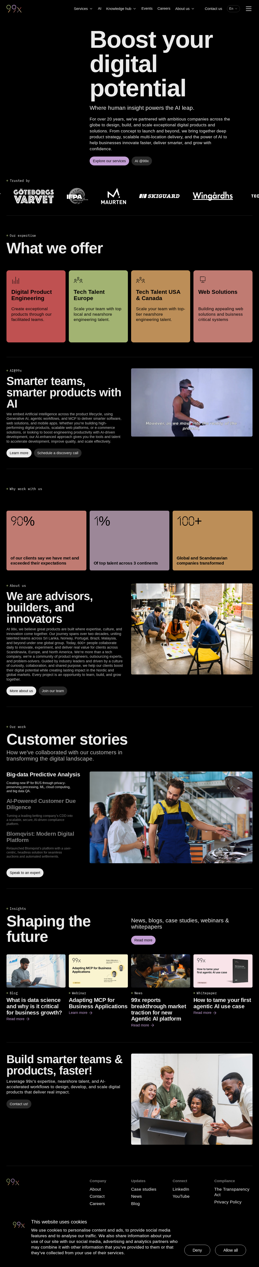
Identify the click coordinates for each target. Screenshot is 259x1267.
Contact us (213, 9)
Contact (97, 1196)
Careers (163, 8)
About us (182, 9)
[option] (46, 782)
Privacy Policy (228, 1202)
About (95, 1189)
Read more (18, 1019)
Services (81, 9)
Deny (197, 1250)
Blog (135, 1203)
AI (99, 8)
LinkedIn (181, 1189)
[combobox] (233, 8)
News (136, 1196)
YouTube (181, 1196)
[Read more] (192, 629)
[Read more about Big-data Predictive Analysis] (171, 824)
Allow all (230, 1250)
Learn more (81, 1013)
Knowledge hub (118, 9)
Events (147, 8)
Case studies (143, 1189)
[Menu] (249, 9)
